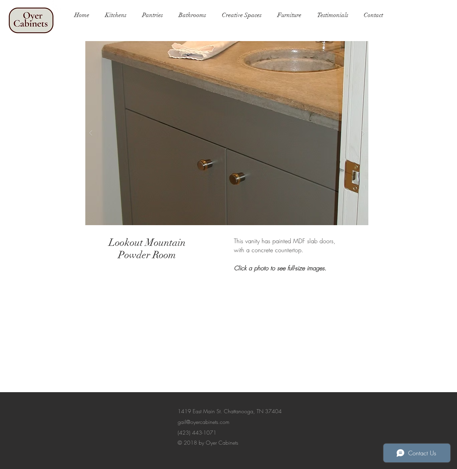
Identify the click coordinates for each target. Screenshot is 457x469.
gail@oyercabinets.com (204, 422)
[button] (226, 133)
